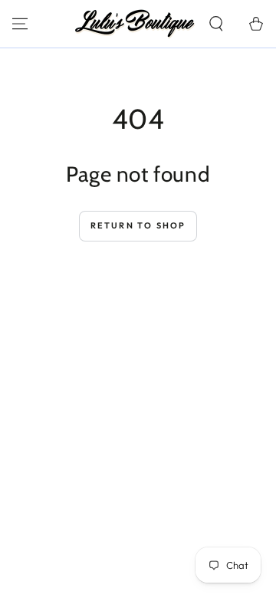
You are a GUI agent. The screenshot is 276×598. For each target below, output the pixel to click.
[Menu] (20, 24)
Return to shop (138, 225)
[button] (216, 24)
